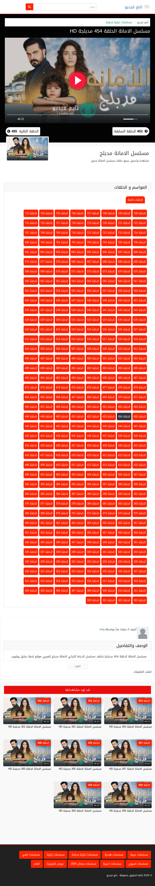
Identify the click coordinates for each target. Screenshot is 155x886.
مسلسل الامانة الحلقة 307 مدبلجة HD (130, 768)
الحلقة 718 (77, 223)
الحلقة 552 (31, 290)
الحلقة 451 (77, 416)
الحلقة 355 (77, 532)
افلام (37, 863)
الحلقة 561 (46, 281)
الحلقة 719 (93, 223)
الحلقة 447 (140, 426)
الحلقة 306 (62, 590)
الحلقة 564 (93, 281)
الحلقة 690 (140, 261)
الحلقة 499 (77, 358)
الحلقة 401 (46, 474)
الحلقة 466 (62, 397)
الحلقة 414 (124, 464)
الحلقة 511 (140, 348)
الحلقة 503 (140, 358)
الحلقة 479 (140, 387)
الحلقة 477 (109, 387)
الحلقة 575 (140, 271)
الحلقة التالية (24, 131)
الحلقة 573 (109, 271)
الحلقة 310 (124, 590)
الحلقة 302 (124, 600)
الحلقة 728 (109, 213)
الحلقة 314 (62, 580)
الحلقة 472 (31, 387)
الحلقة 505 (46, 348)
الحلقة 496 (31, 358)
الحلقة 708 (46, 232)
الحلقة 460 (93, 406)
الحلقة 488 (31, 368)
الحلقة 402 (62, 474)
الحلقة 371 (77, 513)
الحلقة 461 (109, 406)
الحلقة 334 (124, 561)
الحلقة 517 (109, 339)
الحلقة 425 (46, 445)
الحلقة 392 (31, 484)
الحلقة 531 (77, 319)
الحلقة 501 (109, 358)
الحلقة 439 (140, 435)
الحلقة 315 (77, 580)
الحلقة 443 (77, 426)
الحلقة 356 (93, 532)
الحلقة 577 (46, 261)
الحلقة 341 (109, 551)
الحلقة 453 (109, 416)
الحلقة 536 (31, 310)
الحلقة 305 (46, 590)
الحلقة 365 (109, 522)
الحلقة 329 (46, 561)
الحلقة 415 (140, 464)
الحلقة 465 (46, 397)
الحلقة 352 (31, 532)
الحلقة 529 (46, 319)
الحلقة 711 (93, 232)
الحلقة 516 (93, 339)
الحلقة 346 (62, 542)
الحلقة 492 (93, 368)
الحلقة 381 (109, 503)
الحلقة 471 (140, 397)
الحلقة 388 (93, 493)
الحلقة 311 (140, 590)
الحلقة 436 (93, 435)
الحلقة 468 (93, 397)
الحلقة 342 (124, 551)
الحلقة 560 (31, 281)
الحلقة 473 (46, 387)
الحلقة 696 (109, 252)
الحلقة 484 (93, 377)
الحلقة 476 (93, 387)
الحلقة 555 (77, 290)
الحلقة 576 (31, 261)
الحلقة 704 (109, 242)
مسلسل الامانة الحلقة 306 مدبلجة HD (130, 810)
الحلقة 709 (62, 232)
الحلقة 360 (31, 522)
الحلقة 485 (109, 377)
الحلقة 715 (31, 223)
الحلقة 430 (124, 445)
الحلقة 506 (62, 348)
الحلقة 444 (93, 426)
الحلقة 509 (109, 348)
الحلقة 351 (140, 542)
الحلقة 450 (62, 416)
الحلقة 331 (77, 561)
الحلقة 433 (46, 435)
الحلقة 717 (62, 223)
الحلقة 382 (124, 503)
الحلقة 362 (62, 522)
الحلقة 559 (140, 290)
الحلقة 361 (46, 522)
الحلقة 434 (62, 435)
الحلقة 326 (124, 571)
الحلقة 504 (31, 348)
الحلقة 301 (109, 600)
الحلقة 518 (124, 339)
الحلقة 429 (109, 445)
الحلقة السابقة (128, 131)
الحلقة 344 (31, 542)
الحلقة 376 (31, 503)
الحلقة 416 (31, 455)
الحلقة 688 (109, 261)
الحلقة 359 (140, 532)
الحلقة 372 (93, 513)
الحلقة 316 (93, 580)
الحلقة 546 (62, 300)
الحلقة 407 (140, 474)
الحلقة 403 (77, 474)
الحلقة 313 (46, 580)
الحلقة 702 (77, 242)
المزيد (78, 666)
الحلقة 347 (77, 542)
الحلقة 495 (140, 368)
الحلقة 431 (140, 445)
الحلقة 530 (62, 319)
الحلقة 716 (46, 223)
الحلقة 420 (93, 455)
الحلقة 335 (140, 561)
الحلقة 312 (31, 580)
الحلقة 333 (109, 561)
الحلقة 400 (31, 474)
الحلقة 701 (62, 242)
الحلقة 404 (93, 474)
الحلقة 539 (77, 310)
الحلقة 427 (77, 445)
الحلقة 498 (62, 358)
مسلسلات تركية (56, 854)
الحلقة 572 (93, 271)
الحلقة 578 (62, 261)
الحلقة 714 (140, 232)
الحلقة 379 (77, 503)
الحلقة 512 (31, 339)
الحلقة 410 (62, 464)
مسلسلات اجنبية (112, 863)
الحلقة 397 (109, 484)
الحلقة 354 (62, 532)
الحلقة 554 (62, 290)
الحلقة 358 (124, 532)
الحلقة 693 (62, 252)
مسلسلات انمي (31, 854)
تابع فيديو (133, 7)
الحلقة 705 (124, 242)
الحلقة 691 (31, 252)
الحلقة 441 (46, 426)
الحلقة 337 (46, 551)
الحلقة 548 (93, 300)
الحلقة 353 (46, 532)
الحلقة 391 (140, 493)
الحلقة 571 (77, 271)
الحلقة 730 (140, 213)
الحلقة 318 (124, 580)
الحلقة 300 (93, 600)
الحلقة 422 (124, 455)
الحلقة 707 (31, 232)
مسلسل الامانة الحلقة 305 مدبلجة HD (80, 768)
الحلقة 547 (77, 300)
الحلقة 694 (77, 252)
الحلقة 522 (62, 329)
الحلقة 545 (46, 300)
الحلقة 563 (77, 281)
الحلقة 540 (93, 310)
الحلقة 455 (140, 416)
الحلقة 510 (124, 348)
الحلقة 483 (77, 377)
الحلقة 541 (109, 310)
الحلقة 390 (124, 493)
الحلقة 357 (109, 532)
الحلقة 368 (31, 513)
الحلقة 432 (31, 435)
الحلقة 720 (109, 223)
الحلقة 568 (31, 271)
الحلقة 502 (124, 358)
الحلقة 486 (124, 377)
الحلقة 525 (109, 329)
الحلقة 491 (77, 368)
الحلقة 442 (62, 426)
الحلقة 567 (140, 281)
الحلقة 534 (124, 319)
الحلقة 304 (31, 590)
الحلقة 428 (93, 445)
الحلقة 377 (46, 503)
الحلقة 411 (77, 464)
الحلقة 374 (124, 513)
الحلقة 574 (124, 271)
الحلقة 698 (140, 252)
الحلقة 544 (31, 300)
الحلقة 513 (46, 339)
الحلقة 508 (93, 348)
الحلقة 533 (109, 319)
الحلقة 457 (46, 406)
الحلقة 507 (77, 348)
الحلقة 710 (77, 232)
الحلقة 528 (31, 319)
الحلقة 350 (124, 542)
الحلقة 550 (124, 300)
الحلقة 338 (62, 551)
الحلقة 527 (140, 329)
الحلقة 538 (62, 310)
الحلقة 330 (62, 561)
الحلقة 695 (93, 252)
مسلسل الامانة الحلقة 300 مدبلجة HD (29, 768)
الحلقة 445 (109, 426)
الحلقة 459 (77, 406)
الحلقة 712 (109, 232)
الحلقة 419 (77, 455)
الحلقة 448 (31, 416)
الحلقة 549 (109, 300)
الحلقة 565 (109, 281)
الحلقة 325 (109, 571)
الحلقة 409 (46, 464)
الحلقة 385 (46, 493)
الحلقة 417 (46, 455)
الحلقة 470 (124, 397)
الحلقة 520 (31, 329)
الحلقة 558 (124, 290)
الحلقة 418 (62, 455)
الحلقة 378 (62, 503)
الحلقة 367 (140, 522)
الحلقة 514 (62, 339)
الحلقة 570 (62, 271)
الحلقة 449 (46, 416)
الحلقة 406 (124, 474)
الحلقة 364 (93, 522)
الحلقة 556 (93, 290)
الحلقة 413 (109, 464)
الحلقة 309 (109, 590)
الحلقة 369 (46, 513)
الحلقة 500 (93, 358)
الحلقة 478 (124, 387)
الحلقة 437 (109, 435)
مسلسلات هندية (114, 854)
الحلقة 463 (140, 406)
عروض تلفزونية (55, 863)
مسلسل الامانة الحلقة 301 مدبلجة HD (80, 726)
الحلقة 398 (124, 484)
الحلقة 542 (124, 310)
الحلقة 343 (140, 551)
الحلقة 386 (62, 493)
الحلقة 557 (109, 290)
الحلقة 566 (124, 281)
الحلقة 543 (140, 310)
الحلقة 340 (93, 551)
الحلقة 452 (93, 416)
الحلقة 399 (140, 484)
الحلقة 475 (77, 387)
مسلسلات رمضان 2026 (83, 863)
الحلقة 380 (93, 503)
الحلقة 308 (93, 590)
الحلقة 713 (124, 232)
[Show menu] (147, 6)
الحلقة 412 (93, 464)
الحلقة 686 (77, 261)
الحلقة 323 (77, 571)
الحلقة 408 (31, 464)
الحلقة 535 (140, 319)
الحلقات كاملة (135, 199)
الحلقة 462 (124, 406)
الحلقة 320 (31, 571)
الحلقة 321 (46, 571)
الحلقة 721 (124, 223)
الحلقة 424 (31, 445)
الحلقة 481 (46, 377)
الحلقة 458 (62, 406)
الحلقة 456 (31, 406)
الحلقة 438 (124, 435)
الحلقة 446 (124, 426)
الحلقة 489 (46, 368)
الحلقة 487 (140, 377)
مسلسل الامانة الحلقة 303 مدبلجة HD (130, 726)
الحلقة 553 (46, 290)
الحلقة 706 (140, 242)
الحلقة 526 (124, 329)
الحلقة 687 (93, 261)
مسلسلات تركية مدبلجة (119, 22)
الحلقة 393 (46, 484)
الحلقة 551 (140, 300)
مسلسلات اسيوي (138, 863)
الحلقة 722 (140, 223)
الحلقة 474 (62, 387)
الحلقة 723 (31, 213)
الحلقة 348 (93, 542)
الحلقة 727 (93, 213)
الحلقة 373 (109, 513)
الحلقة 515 (77, 339)
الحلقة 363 (77, 522)
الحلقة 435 (77, 435)
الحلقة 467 (77, 397)
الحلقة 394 (62, 484)
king (102, 629)
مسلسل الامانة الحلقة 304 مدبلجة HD (80, 810)
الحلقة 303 (140, 600)
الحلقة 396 (93, 484)
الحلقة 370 (62, 513)
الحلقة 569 (46, 271)
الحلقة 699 (31, 242)
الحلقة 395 (77, 484)
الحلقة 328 (31, 561)
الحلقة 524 (93, 329)
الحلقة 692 (46, 252)
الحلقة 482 (62, 377)
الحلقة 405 (109, 474)
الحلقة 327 (140, 571)
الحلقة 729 (124, 213)
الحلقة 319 (140, 580)
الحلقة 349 (109, 542)
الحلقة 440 (31, 426)
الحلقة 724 (46, 213)
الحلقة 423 (140, 455)
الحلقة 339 (77, 551)
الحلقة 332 (93, 561)
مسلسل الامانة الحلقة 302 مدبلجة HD (29, 726)
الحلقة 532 (93, 319)
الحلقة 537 (46, 310)
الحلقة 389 (109, 493)
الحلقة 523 (77, 329)
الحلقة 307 (77, 590)
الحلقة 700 (46, 242)
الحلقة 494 (124, 368)
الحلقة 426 (62, 445)
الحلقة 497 (46, 358)
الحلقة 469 (109, 397)
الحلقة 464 (31, 397)
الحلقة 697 (124, 252)
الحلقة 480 (31, 377)
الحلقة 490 (62, 368)
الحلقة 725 (62, 213)
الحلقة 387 (77, 493)
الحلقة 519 (140, 339)
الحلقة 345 (46, 542)
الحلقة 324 (93, 571)
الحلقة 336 (31, 551)
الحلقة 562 (62, 281)
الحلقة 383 (140, 503)
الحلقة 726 (77, 213)
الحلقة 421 (109, 455)
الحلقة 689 (124, 261)
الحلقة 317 (109, 580)
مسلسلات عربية (139, 854)
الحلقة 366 (124, 522)
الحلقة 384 (31, 493)
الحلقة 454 (124, 416)
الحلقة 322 (62, 571)
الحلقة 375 (140, 513)
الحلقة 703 (93, 242)
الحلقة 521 (46, 329)
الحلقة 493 (109, 368)
